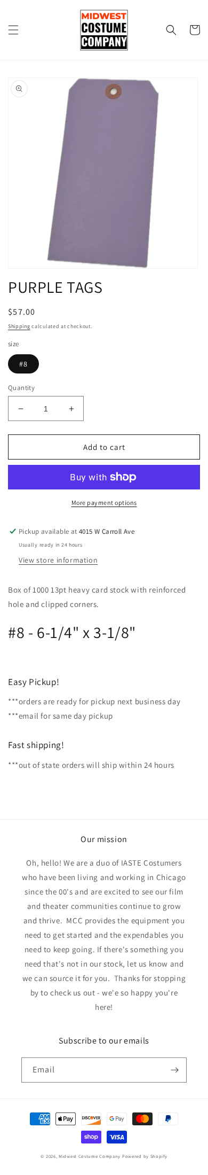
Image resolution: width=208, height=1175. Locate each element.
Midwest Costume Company (90, 1156)
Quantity (21, 387)
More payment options (104, 503)
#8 (23, 364)
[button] (13, 30)
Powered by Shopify (144, 1156)
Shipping (19, 326)
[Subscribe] (174, 1070)
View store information (58, 560)
